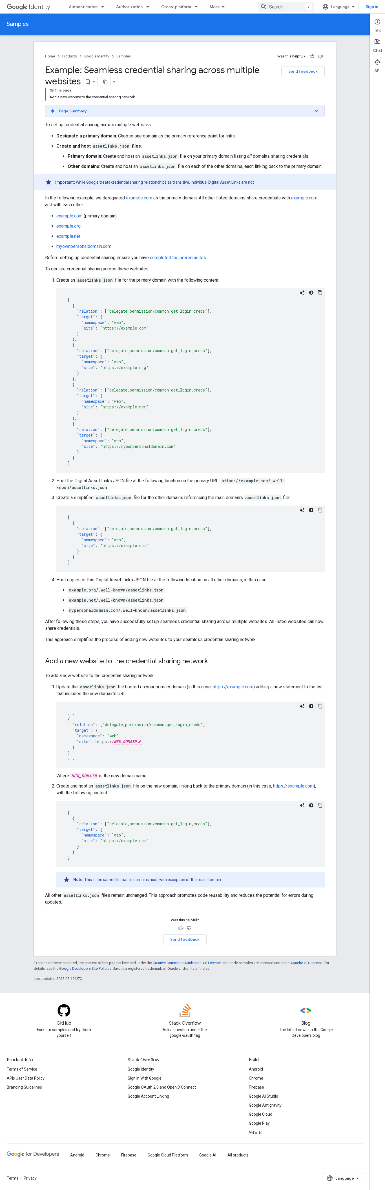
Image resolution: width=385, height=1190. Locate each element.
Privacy (30, 1178)
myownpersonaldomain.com (83, 246)
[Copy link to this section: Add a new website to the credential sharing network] (213, 661)
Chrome (256, 1078)
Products (69, 56)
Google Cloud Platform (168, 1155)
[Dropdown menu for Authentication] (104, 7)
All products (238, 1155)
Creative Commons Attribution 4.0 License (187, 963)
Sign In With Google (144, 1078)
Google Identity (96, 56)
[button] (184, 111)
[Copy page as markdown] (105, 82)
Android (256, 1069)
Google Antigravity (265, 1105)
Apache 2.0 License (306, 963)
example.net (68, 236)
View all (255, 1132)
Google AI (207, 1155)
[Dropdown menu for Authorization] (149, 7)
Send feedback (303, 71)
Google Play (259, 1123)
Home (50, 56)
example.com (139, 198)
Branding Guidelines (24, 1087)
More (215, 6)
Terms (12, 1178)
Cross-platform (176, 6)
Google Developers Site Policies (85, 968)
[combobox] (286, 7)
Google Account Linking (148, 1096)
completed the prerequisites (178, 257)
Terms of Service (22, 1069)
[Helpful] (312, 56)
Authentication (83, 6)
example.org (68, 226)
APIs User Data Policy (26, 1078)
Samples (18, 24)
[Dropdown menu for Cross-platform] (198, 7)
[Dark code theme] (311, 292)
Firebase (256, 1087)
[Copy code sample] (320, 292)
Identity (39, 7)
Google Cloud (260, 1114)
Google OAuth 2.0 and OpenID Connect (162, 1087)
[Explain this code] (302, 292)
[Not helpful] (320, 56)
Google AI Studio (263, 1096)
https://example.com (233, 686)
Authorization (129, 6)
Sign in (372, 7)
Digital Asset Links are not (231, 182)
